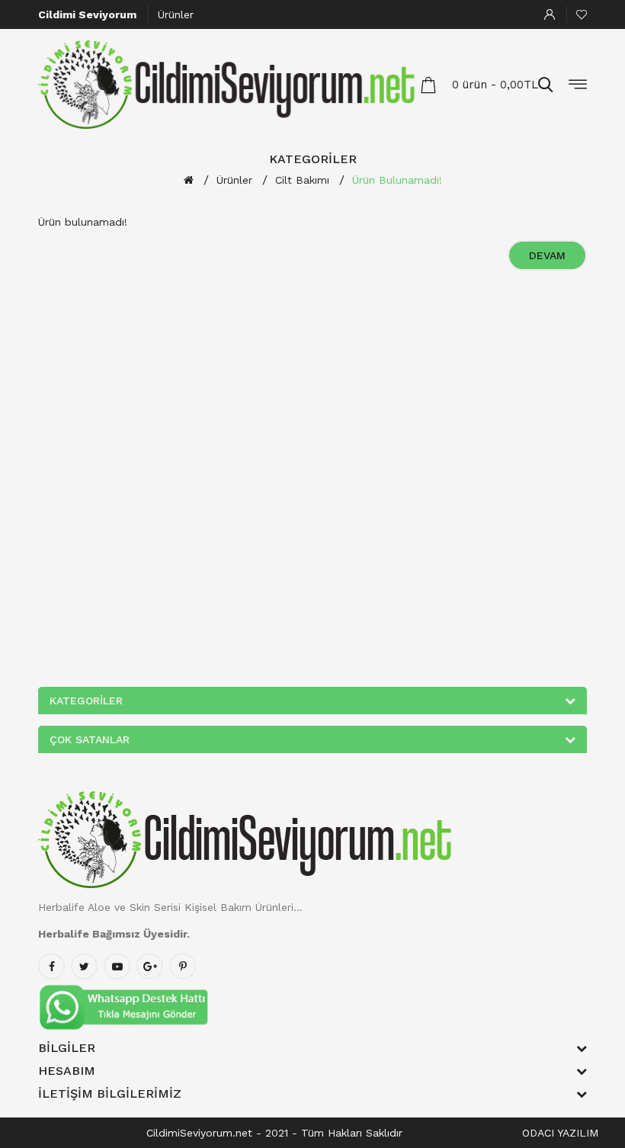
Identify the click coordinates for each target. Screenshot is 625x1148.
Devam (547, 255)
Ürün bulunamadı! (397, 180)
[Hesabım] (549, 14)
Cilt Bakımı (302, 180)
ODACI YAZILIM (560, 1133)
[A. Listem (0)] (581, 14)
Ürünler (176, 14)
